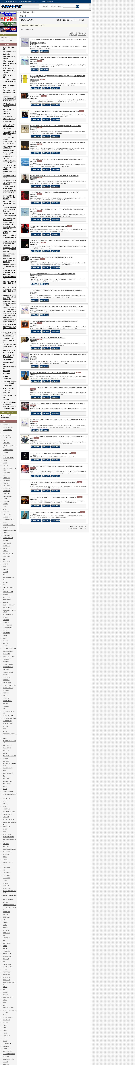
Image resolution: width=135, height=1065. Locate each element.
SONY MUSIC (7, 943)
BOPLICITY (6, 483)
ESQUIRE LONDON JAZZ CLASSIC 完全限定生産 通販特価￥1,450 (9, 309)
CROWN (5, 533)
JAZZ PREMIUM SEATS (9, 685)
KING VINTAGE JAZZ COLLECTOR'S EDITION (9, 346)
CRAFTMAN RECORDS (9, 530)
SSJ (4, 961)
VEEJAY (5, 1025)
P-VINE (5, 859)
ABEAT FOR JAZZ (8, 427)
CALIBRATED (7, 501)
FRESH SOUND (7, 607)
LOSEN (5, 731)
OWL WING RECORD (9, 811)
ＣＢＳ (4, 509)
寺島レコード (6, 980)
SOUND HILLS (7, 953)
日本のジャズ (6, 114)
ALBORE (5, 440)
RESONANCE (6, 878)
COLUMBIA (6, 540)
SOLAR (5, 948)
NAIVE (5, 789)
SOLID (4, 940)
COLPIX (5, 522)
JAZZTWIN (6, 698)
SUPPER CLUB (7, 964)
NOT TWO (5, 801)
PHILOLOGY (6, 826)
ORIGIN (5, 806)
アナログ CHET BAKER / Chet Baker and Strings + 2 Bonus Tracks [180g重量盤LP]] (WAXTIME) (57, 403)
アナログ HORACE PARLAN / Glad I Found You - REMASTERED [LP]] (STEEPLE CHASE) (56, 306)
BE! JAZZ (5, 465)
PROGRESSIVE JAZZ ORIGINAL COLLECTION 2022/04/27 (9, 152)
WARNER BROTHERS (9, 1054)
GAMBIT (5, 617)
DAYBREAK (6, 546)
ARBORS (5, 452)
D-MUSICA (6, 569)
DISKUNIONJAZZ (8, 553)
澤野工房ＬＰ (6, 917)
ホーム (19, 12)
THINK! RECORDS (8, 997)
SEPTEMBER (6, 930)
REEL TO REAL (7, 872)
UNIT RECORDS (7, 1017)
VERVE (5, 1030)
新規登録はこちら (7, 37)
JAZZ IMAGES (7, 682)
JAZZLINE (5, 703)
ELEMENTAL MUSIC (8, 577)
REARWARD (6, 867)
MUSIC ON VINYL (8, 781)
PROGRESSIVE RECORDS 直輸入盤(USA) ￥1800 (9, 266)
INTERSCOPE (6, 659)
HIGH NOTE (6, 633)
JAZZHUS (5, 695)
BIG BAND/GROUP (8, 386)
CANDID (5, 504)
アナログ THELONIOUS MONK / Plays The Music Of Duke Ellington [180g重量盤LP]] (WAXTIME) (58, 387)
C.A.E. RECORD (7, 496)
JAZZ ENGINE (7, 677)
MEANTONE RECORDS (9, 756)
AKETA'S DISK (7, 437)
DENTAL (5, 551)
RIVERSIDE (6, 883)
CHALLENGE (6, 517)
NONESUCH (6, 798)
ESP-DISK (5, 594)
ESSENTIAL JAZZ (8, 592)
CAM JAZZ (6, 512)
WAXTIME (6, 1046)
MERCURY (6, 761)
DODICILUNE (7, 561)
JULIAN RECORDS (8, 715)
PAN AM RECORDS (8, 819)
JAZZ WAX (6, 669)
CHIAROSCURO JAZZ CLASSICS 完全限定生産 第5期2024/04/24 (9, 98)
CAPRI (4, 506)
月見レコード (6, 977)
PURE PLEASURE (8, 862)
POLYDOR (6, 844)
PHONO (5, 829)
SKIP (4, 935)
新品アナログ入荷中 (8, 61)
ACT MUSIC (6, 435)
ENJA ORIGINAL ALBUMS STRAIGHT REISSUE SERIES (9, 182)
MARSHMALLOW (8, 768)
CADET (5, 498)
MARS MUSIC (7, 748)
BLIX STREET (6, 485)
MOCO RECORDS (8, 773)
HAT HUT (5, 630)
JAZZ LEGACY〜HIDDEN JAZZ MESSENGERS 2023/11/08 (9, 105)
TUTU (4, 1014)
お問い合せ (54, 6)
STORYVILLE (6, 972)
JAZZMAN (6, 706)
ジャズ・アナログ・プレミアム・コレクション (9, 203)
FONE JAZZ (6, 602)
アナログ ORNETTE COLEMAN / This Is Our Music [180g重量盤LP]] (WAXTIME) (53, 482)
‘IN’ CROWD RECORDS (9, 648)
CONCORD (6, 527)
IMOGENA (6, 641)
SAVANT (5, 922)
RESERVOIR (6, 875)
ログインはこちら (7, 40)
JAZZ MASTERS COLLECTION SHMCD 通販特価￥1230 (9, 272)
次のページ (82, 35)
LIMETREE (6, 726)
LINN (4, 728)
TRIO (4, 1002)
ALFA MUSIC (6, 443)
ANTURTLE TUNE (8, 450)
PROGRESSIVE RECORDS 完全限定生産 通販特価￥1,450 (9, 297)
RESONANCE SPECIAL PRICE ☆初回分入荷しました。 (9, 209)
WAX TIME (6, 1056)
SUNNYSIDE (6, 912)
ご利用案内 (45, 6)
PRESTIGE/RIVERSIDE (9, 849)
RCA (4, 865)
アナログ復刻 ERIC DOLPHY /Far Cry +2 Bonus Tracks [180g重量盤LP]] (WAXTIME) (54, 111)
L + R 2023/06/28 (7, 116)
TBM (4, 1005)
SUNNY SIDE (6, 974)
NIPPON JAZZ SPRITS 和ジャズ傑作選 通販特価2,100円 (9, 197)
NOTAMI (5, 758)
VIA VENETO (6, 1035)
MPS (4, 776)
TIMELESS (6, 994)
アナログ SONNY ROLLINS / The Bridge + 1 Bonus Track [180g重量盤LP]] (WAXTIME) (55, 512)
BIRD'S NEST (6, 478)
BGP (4, 475)
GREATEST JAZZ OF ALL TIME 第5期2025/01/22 (9, 81)
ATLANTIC (6, 460)
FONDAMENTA (7, 600)
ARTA (4, 455)
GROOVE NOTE (7, 625)
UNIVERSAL (6, 1020)
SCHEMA (5, 927)
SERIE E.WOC (6, 888)
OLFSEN (5, 804)
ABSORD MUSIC (7, 430)
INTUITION (6, 661)
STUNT (5, 969)
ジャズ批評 (6, 399)
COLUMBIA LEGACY (9, 525)
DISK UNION (6, 556)
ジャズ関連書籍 (7, 359)
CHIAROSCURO (7, 535)
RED (4, 870)
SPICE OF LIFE (7, 956)
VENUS (5, 1033)
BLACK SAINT (7, 488)
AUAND (5, 463)
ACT (4, 432)
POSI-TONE (6, 846)
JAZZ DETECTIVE (8, 667)
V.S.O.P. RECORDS (8, 1043)
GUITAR (5, 376)
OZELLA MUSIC (7, 814)
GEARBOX (6, 622)
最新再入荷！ (6, 54)
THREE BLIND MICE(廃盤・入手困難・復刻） (9, 340)
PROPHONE (6, 854)
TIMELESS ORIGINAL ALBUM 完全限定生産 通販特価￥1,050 (10, 315)
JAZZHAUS (6, 693)
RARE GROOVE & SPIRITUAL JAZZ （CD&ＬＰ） (9, 167)
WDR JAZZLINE (7, 1051)
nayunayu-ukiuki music (8, 791)
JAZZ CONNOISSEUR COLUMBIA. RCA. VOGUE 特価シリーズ (9, 303)
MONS (4, 770)
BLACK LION (6, 480)
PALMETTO (6, 817)
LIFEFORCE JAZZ (8, 723)
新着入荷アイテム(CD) (9, 51)
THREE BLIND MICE (8, 1008)
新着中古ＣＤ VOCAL (9, 90)
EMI (4, 579)
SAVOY (5, 925)
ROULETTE (6, 885)
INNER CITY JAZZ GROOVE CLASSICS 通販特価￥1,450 (9, 249)
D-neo (4, 566)
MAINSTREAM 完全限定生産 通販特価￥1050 (9, 283)
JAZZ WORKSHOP (8, 688)
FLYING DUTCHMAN (9, 605)
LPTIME (5, 738)
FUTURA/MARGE (8, 614)
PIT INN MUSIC (7, 834)
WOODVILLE (6, 1049)
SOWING (5, 902)
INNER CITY (6, 654)
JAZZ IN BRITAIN (8, 664)
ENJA (4, 585)
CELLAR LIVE (7, 514)
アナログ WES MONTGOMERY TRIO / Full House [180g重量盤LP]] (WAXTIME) (53, 497)
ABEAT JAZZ (6, 424)
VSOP (4, 1028)
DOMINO (5, 564)
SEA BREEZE (6, 933)
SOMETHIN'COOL (8, 899)
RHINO (5, 880)
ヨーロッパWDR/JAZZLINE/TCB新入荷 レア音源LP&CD (9, 260)
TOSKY (5, 1000)
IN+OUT (5, 646)
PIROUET (5, 831)
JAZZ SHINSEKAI (8, 672)
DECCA (5, 548)
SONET (5, 946)
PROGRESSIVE (7, 851)
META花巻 (6, 753)
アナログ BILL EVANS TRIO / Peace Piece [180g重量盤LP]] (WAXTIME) (50, 453)
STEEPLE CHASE (7, 967)
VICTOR (5, 1038)
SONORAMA (6, 938)
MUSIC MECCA (7, 778)
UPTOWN (5, 1022)
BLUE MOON (6, 491)
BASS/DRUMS (7, 378)
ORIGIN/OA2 (6, 809)
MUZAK (5, 786)
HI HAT (5, 635)
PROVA (5, 857)
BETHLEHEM (6, 472)
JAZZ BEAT (6, 675)
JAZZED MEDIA (7, 701)
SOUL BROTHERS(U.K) (9, 905)
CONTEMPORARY (8, 538)
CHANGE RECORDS (8, 519)
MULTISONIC (6, 783)
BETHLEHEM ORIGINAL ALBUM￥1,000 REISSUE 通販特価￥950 (9, 334)
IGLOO (5, 638)
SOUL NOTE (6, 951)
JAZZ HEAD (6, 680)
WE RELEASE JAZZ (8, 1059)
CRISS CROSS (7, 543)
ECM (4, 574)
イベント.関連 (7, 392)
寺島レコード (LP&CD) (9, 119)
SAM (4, 920)
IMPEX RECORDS (8, 651)
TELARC (5, 992)
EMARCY (5, 582)
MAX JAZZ (6, 750)
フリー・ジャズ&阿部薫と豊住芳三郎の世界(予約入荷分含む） (9, 133)
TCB (4, 989)
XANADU (5, 1062)
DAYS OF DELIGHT (8, 121)
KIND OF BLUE (7, 721)
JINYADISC (6, 690)
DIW (4, 559)
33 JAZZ (5, 987)
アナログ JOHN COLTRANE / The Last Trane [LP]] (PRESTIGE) (48, 226)
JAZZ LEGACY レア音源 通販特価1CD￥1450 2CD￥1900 (9, 243)
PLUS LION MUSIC (8, 837)
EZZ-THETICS (6, 597)
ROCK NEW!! (7, 128)
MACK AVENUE (7, 745)
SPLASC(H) (6, 959)
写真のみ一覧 (82, 33)
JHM (4, 708)
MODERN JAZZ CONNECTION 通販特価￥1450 (9, 237)
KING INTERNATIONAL (9, 718)
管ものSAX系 (6, 371)
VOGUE (5, 1041)
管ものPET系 (6, 373)
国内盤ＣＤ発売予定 (8, 68)
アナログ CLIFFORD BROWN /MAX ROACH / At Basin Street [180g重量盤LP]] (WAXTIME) (56, 466)
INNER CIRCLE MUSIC (9, 656)
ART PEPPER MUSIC (8, 458)
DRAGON (5, 572)
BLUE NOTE (6, 493)
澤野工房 (5, 914)
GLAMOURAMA (7, 627)
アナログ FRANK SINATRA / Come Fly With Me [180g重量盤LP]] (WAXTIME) (52, 373)
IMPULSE (5, 643)
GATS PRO (6, 620)
